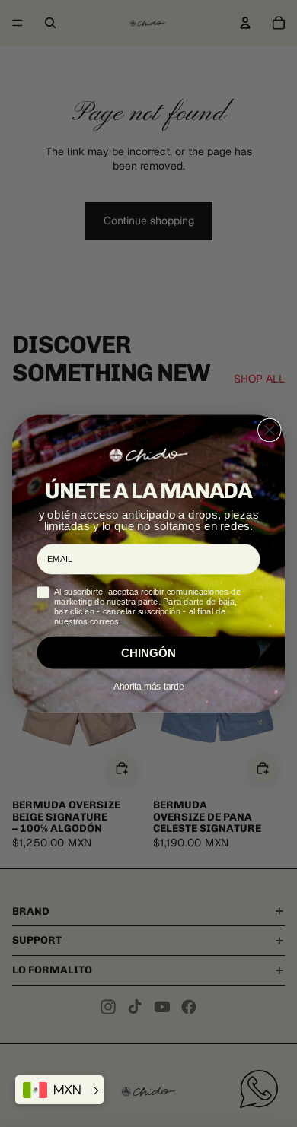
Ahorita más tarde (148, 686)
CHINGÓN (148, 652)
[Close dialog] (269, 430)
